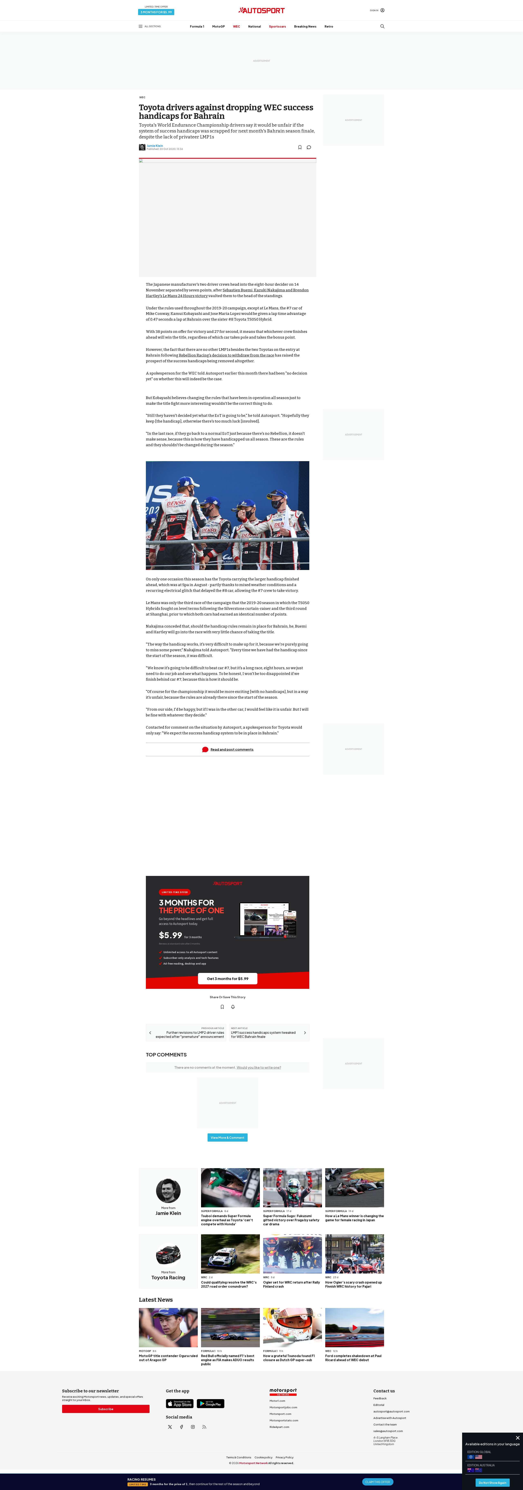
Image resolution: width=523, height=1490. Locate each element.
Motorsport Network (253, 1463)
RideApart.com (279, 1427)
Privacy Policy (285, 1457)
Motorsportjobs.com (283, 1407)
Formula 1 (197, 26)
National (254, 26)
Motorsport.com (280, 1413)
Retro (329, 26)
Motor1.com (277, 1400)
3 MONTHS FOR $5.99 (156, 12)
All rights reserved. (281, 1463)
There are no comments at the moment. (227, 1067)
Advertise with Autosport (389, 1418)
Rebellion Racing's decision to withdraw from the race (226, 355)
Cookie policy (264, 1457)
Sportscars (277, 26)
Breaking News (305, 26)
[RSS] (204, 1427)
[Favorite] (300, 147)
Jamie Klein (155, 145)
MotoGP (218, 26)
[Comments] (310, 147)
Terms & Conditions (238, 1457)
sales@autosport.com (388, 1431)
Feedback (380, 1398)
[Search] (382, 26)
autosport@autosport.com (391, 1411)
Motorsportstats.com (284, 1420)
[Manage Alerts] (233, 1007)
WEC (236, 26)
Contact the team (385, 1424)
